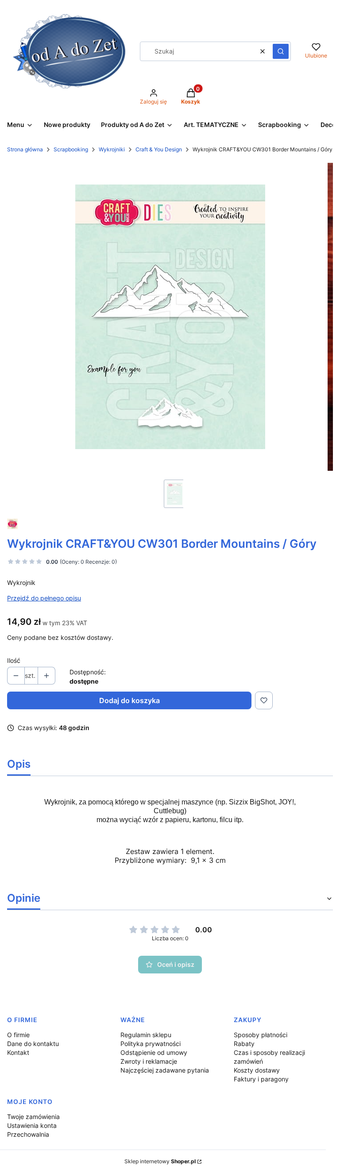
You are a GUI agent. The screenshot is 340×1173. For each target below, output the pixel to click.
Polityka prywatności (150, 1043)
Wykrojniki (112, 149)
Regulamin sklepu (145, 1034)
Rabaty (244, 1043)
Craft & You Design (158, 149)
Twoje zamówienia (33, 1116)
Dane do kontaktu (33, 1043)
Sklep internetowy (160, 1161)
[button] (281, 51)
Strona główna (25, 149)
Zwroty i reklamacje (148, 1061)
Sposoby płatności (260, 1034)
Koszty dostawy (257, 1070)
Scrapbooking (71, 149)
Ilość (13, 660)
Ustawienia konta (32, 1125)
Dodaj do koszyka (129, 700)
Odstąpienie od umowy (153, 1052)
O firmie (18, 1034)
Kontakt (18, 1052)
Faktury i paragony (261, 1079)
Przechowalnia (28, 1134)
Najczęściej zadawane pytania (164, 1070)
